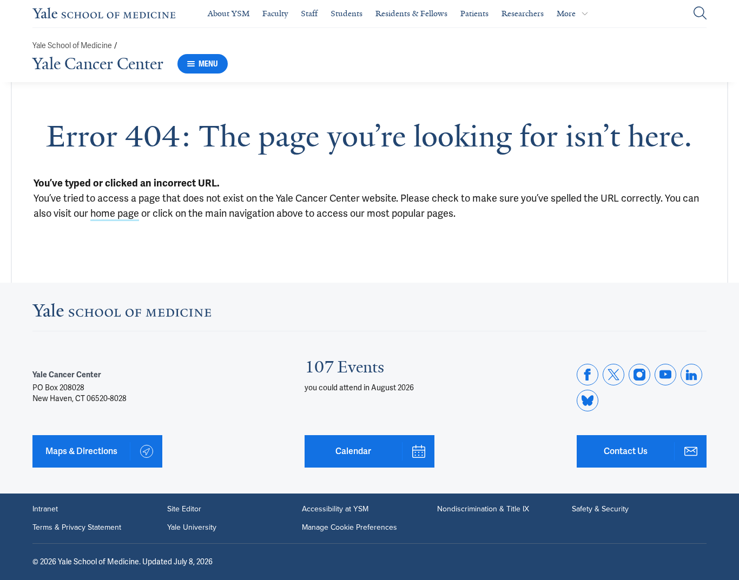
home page (114, 213)
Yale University (191, 527)
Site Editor (184, 509)
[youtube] (665, 374)
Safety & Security (600, 509)
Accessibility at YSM (335, 509)
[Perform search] (700, 13)
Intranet (45, 509)
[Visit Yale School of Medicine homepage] (121, 313)
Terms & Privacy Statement (76, 527)
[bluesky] (587, 400)
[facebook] (587, 374)
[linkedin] (691, 374)
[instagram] (639, 374)
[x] (613, 374)
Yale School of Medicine (72, 45)
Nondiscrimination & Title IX (483, 509)
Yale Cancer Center (97, 64)
